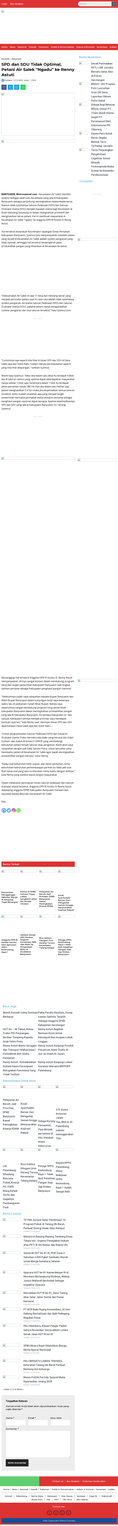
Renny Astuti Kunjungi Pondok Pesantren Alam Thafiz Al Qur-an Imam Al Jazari (55, 1049)
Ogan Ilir (93, 1496)
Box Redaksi (16, 4)
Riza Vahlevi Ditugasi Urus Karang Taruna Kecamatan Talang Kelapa (47, 943)
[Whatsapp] (18, 810)
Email (32, 1418)
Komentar (12, 1428)
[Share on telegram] (16, 87)
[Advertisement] (38, 272)
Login (4, 4)
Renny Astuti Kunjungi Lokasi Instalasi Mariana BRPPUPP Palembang (55, 1066)
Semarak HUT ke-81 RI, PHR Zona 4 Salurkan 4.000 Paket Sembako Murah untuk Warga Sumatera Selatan (45, 1257)
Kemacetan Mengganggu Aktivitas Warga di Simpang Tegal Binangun (9, 897)
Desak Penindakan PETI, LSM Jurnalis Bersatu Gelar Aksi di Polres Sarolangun (102, 71)
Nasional (22, 47)
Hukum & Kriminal (85, 47)
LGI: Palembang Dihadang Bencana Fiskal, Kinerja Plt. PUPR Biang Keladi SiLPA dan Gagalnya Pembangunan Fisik (11, 1187)
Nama (10, 1418)
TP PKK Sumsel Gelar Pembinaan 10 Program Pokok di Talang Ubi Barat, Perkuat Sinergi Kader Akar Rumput (44, 1224)
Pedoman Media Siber (93, 1481)
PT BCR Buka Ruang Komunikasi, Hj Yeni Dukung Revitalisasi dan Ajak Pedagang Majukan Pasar (46, 1313)
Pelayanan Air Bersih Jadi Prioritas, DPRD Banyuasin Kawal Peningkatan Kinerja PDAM (47, 898)
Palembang (21, 1496)
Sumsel (8, 1496)
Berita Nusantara (90, 57)
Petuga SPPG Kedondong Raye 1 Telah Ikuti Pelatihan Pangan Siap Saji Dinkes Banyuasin (65, 947)
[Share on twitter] (10, 87)
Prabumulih (106, 1496)
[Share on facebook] (4, 87)
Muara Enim (36, 1499)
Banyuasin (16, 58)
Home (4, 47)
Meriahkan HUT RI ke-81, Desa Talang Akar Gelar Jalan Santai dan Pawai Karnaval (45, 1297)
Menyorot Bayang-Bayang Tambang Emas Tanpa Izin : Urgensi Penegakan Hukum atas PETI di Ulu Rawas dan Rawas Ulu (48, 1240)
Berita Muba (37, 1496)
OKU (56, 1499)
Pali (48, 1499)
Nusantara (102, 47)
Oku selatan (82, 1499)
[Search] (114, 4)
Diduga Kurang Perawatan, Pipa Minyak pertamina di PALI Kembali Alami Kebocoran (46, 1133)
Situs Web (56, 1418)
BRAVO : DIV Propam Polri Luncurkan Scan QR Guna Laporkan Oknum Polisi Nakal (103, 92)
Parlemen (44, 47)
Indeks (113, 47)
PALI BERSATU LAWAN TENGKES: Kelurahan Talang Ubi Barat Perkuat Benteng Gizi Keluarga (44, 1365)
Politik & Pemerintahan (62, 47)
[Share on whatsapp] (23, 87)
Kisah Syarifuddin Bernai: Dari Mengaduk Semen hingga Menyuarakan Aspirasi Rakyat (66, 902)
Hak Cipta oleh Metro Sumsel (59, 1520)
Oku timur (67, 1499)
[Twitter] (9, 810)
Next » (20, 1389)
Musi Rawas (67, 1496)
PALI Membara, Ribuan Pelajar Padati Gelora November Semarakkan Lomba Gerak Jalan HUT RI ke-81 (45, 1330)
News (12, 47)
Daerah (32, 47)
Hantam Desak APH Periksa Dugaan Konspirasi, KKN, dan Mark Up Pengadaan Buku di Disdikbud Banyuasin (28, 944)
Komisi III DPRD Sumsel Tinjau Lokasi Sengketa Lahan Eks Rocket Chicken (28, 897)
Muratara (81, 1496)
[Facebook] (4, 810)
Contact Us (57, 1481)
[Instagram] (14, 810)
